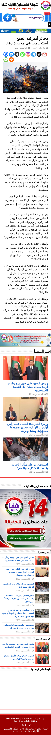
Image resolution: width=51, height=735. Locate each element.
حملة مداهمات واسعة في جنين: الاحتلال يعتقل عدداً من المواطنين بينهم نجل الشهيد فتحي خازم (18, 613)
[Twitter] (29, 725)
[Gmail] (44, 54)
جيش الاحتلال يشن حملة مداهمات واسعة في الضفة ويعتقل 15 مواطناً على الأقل (19, 598)
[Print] (11, 59)
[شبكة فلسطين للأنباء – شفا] (25, 5)
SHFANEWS (12, 718)
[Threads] (39, 54)
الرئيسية (23, 48)
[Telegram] (33, 54)
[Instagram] (28, 54)
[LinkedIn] (26, 725)
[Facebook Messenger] (11, 54)
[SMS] (5, 59)
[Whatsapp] (22, 54)
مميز (16, 48)
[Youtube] (23, 725)
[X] (16, 54)
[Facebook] (5, 54)
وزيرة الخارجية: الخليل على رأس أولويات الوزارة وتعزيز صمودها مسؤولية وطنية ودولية (27, 427)
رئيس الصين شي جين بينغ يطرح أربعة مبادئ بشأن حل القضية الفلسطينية (28, 387)
